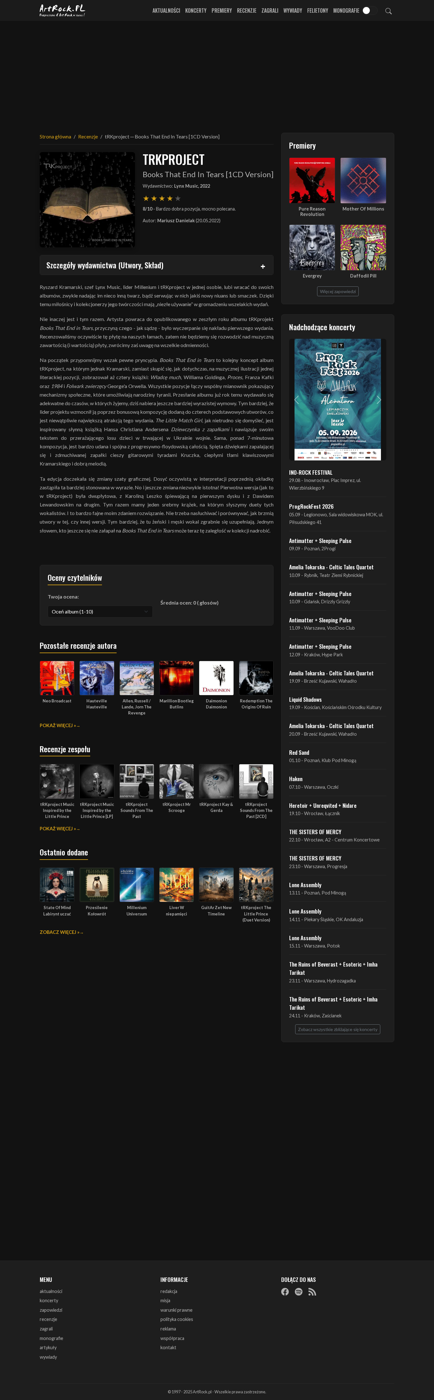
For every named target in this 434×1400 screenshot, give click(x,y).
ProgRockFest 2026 (311, 506)
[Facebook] (285, 1292)
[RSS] (312, 1292)
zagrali (46, 1328)
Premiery (222, 10)
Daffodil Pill (363, 275)
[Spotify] (298, 1292)
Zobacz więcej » (59, 932)
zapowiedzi (51, 1310)
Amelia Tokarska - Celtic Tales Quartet (331, 567)
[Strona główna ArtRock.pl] (62, 10)
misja (165, 1300)
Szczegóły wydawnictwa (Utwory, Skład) (104, 265)
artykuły (48, 1347)
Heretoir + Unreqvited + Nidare (322, 805)
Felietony (317, 10)
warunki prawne (176, 1310)
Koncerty (196, 10)
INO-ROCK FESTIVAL (311, 472)
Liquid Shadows (305, 699)
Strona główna (55, 136)
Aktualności (166, 10)
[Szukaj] (388, 10)
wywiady (48, 1357)
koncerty (49, 1300)
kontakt (168, 1347)
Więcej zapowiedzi (338, 291)
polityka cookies (176, 1319)
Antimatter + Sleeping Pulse (320, 540)
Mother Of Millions (363, 208)
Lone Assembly (305, 885)
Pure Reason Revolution (312, 211)
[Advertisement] (217, 73)
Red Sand (299, 752)
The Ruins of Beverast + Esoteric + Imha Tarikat (333, 968)
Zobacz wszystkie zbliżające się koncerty (337, 1029)
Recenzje (246, 10)
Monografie (346, 10)
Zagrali (269, 10)
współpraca (172, 1338)
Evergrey (312, 275)
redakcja (168, 1291)
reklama (168, 1328)
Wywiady (292, 10)
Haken (295, 778)
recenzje (48, 1319)
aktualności (51, 1291)
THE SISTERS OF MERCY (315, 831)
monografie (51, 1338)
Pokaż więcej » (58, 725)
